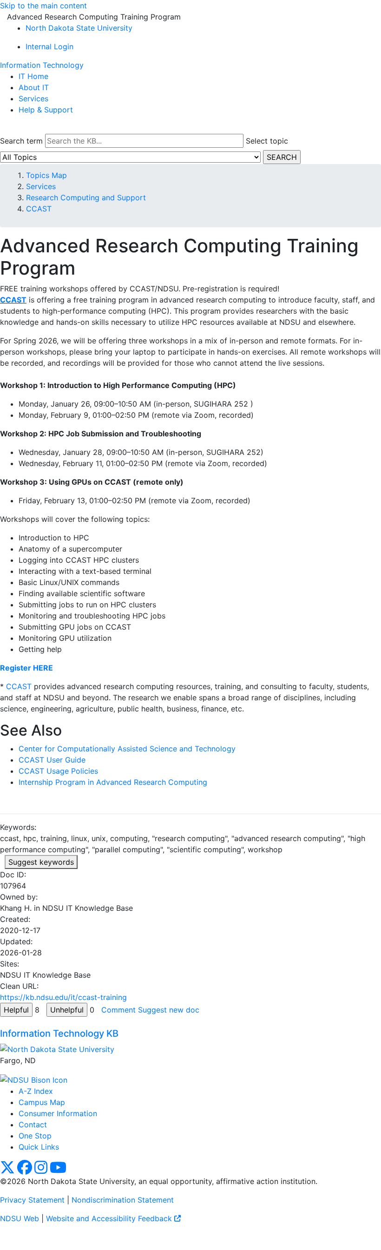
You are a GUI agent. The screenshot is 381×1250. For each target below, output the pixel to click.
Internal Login (49, 46)
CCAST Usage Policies (58, 771)
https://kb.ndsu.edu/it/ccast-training (63, 997)
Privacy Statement (32, 1199)
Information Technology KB (59, 1033)
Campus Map (42, 1102)
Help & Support (46, 109)
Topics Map (46, 175)
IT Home (33, 76)
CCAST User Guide (52, 759)
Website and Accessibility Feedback (110, 1218)
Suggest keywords (41, 862)
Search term (21, 140)
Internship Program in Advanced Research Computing (113, 782)
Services (33, 98)
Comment (118, 1009)
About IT (34, 87)
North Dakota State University (79, 28)
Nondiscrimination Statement (123, 1199)
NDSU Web (19, 1218)
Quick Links (39, 1146)
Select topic (267, 140)
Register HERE (26, 667)
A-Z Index (36, 1091)
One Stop (35, 1135)
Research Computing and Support (86, 197)
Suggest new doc (168, 1009)
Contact (33, 1124)
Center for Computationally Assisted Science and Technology (127, 748)
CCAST (39, 208)
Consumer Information (58, 1113)
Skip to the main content (43, 5)
